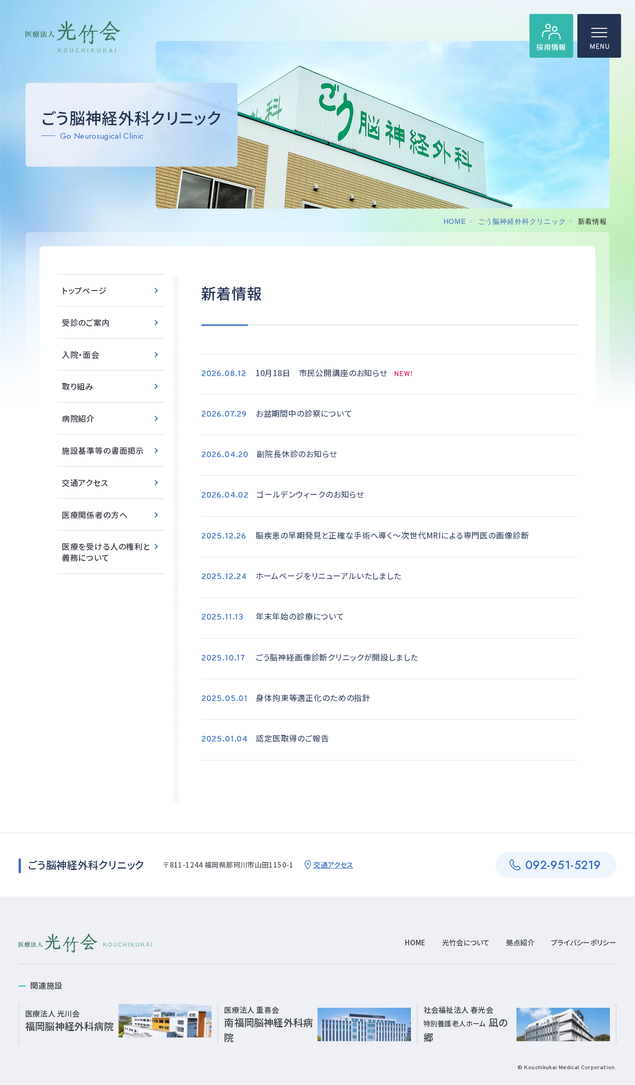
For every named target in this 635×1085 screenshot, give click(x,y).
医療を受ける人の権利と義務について (106, 551)
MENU (599, 47)
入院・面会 (80, 354)
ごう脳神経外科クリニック (522, 221)
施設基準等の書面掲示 (103, 450)
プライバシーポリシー (583, 942)
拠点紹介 (520, 942)
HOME (454, 221)
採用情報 (551, 47)
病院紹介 (78, 418)
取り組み (77, 386)
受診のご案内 (86, 322)
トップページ (84, 290)
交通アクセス (85, 482)
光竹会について (466, 942)
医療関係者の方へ (95, 514)
